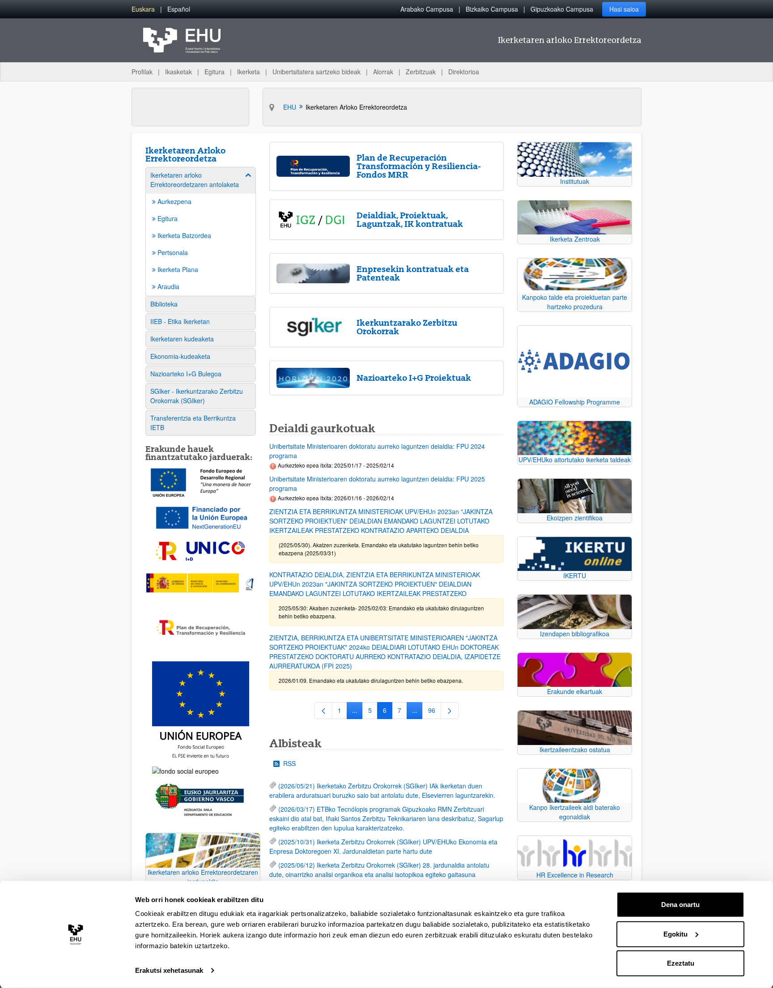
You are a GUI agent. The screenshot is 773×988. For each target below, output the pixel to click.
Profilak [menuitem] (142, 71)
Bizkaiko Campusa (492, 8)
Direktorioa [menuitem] (463, 71)
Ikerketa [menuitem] (248, 71)
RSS (289, 763)
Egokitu (675, 933)
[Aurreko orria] (323, 710)
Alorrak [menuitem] (383, 71)
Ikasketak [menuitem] (178, 71)
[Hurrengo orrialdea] (450, 710)
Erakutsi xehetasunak (169, 970)
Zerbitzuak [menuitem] (421, 71)
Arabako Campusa (426, 8)
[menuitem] (143, 9)
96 (434, 712)
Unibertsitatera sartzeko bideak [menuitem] (316, 71)
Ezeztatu (680, 963)
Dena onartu (680, 904)
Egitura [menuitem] (214, 71)
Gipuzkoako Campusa (562, 8)
